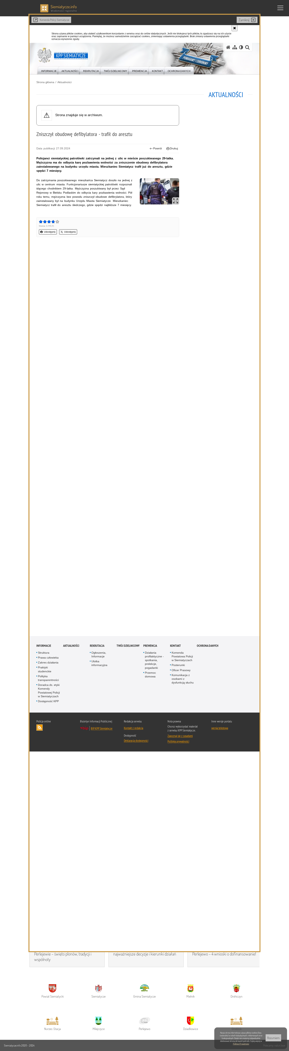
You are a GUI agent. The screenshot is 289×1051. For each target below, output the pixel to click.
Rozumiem (273, 1038)
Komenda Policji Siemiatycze (54, 19)
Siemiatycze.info (12, 1045)
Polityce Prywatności (241, 1043)
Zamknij (244, 20)
